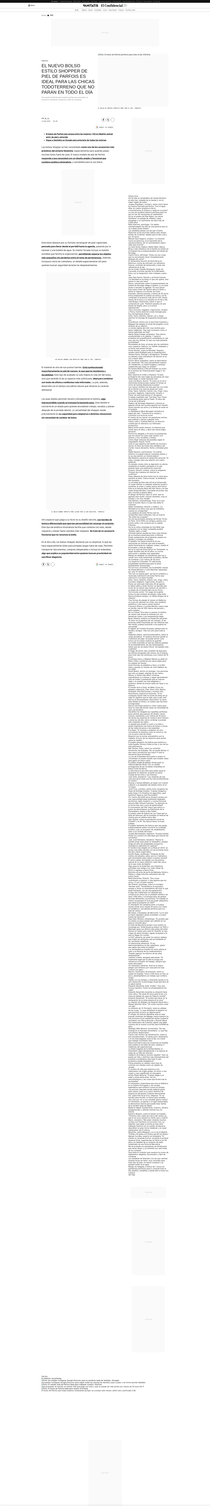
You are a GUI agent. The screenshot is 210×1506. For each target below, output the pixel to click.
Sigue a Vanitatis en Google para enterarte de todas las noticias (76, 140)
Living (105, 10)
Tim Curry (139, 1)
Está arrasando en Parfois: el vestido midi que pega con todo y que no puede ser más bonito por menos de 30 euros (91, 1386)
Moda (76, 10)
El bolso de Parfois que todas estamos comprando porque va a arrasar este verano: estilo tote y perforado (87, 1390)
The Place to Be (130, 10)
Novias (90, 10)
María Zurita (77, 1)
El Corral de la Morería (160, 1)
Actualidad (97, 10)
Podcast (121, 10)
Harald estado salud (129, 1)
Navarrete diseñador (105, 1)
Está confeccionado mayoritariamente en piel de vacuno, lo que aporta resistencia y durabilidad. (74, 371)
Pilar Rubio (94, 1)
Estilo (44, 15)
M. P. (47, 118)
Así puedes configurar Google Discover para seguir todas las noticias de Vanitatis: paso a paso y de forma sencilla (90, 1382)
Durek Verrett (148, 1)
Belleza (84, 10)
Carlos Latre (86, 1)
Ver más (131, 1175)
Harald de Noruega (66, 1)
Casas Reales (112, 10)
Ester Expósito (117, 1)
